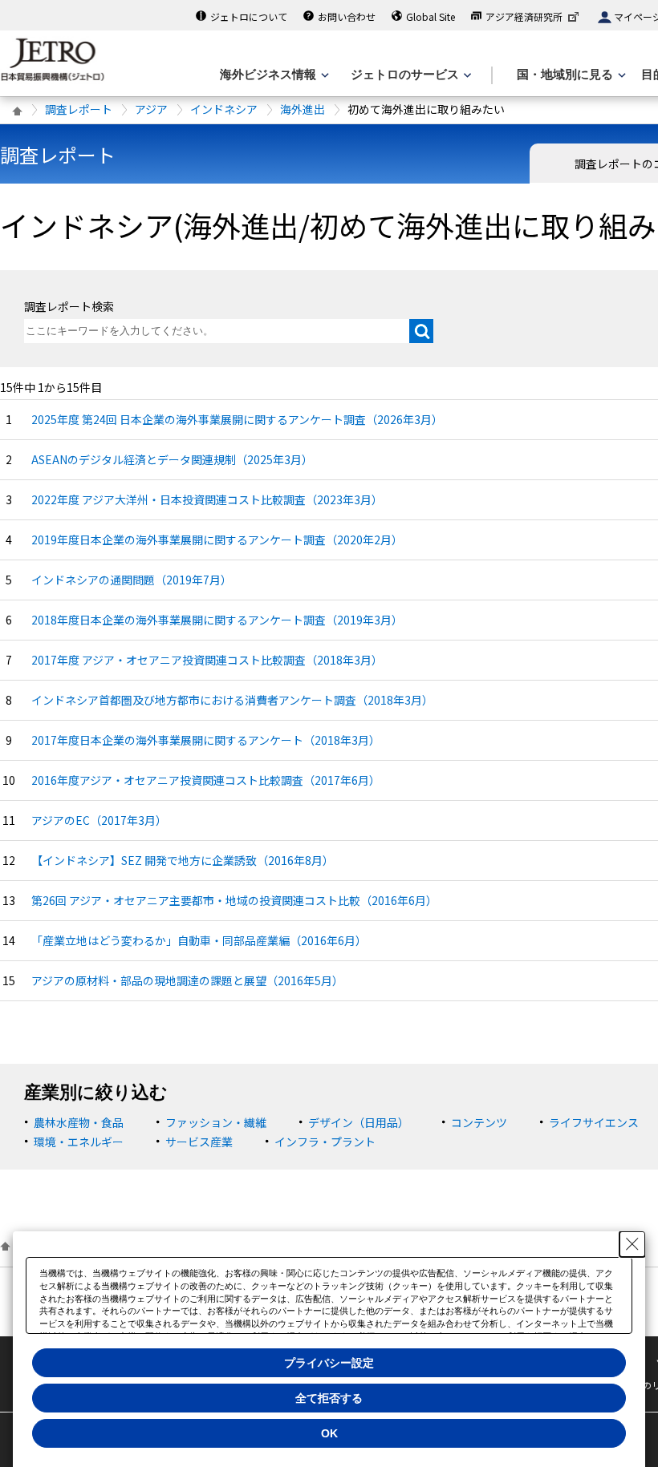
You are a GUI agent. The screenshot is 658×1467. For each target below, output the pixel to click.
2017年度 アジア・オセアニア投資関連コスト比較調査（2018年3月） (207, 660)
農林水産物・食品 (79, 1122)
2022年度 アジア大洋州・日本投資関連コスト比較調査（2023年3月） (207, 499)
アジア (151, 109)
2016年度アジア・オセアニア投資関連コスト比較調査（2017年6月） (205, 780)
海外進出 (302, 109)
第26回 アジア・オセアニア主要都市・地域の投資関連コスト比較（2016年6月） (234, 900)
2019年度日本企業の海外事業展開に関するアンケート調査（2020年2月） (217, 539)
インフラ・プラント (325, 1142)
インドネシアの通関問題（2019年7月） (131, 580)
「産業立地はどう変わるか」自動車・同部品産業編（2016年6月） (199, 940)
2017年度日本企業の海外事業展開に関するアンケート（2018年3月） (205, 740)
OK (329, 1433)
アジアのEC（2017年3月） (99, 820)
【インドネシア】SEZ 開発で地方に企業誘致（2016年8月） (182, 860)
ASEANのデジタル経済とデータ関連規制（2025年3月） (172, 459)
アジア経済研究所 (524, 16)
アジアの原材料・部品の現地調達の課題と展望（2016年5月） (187, 980)
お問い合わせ (347, 16)
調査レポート (78, 109)
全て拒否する (329, 1398)
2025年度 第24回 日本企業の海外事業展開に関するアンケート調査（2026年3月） (237, 419)
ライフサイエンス (594, 1122)
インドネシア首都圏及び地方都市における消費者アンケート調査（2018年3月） (232, 700)
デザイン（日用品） (358, 1122)
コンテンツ (479, 1122)
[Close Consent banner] (632, 1244)
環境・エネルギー (79, 1142)
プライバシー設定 (329, 1362)
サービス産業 (199, 1142)
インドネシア (224, 109)
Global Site (430, 16)
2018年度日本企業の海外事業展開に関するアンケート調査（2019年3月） (217, 620)
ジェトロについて (248, 16)
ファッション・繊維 (215, 1122)
